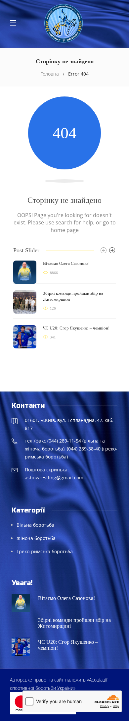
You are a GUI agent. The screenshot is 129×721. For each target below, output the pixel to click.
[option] (64, 304)
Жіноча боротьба (36, 538)
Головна (49, 74)
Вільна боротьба (35, 525)
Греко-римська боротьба (45, 551)
